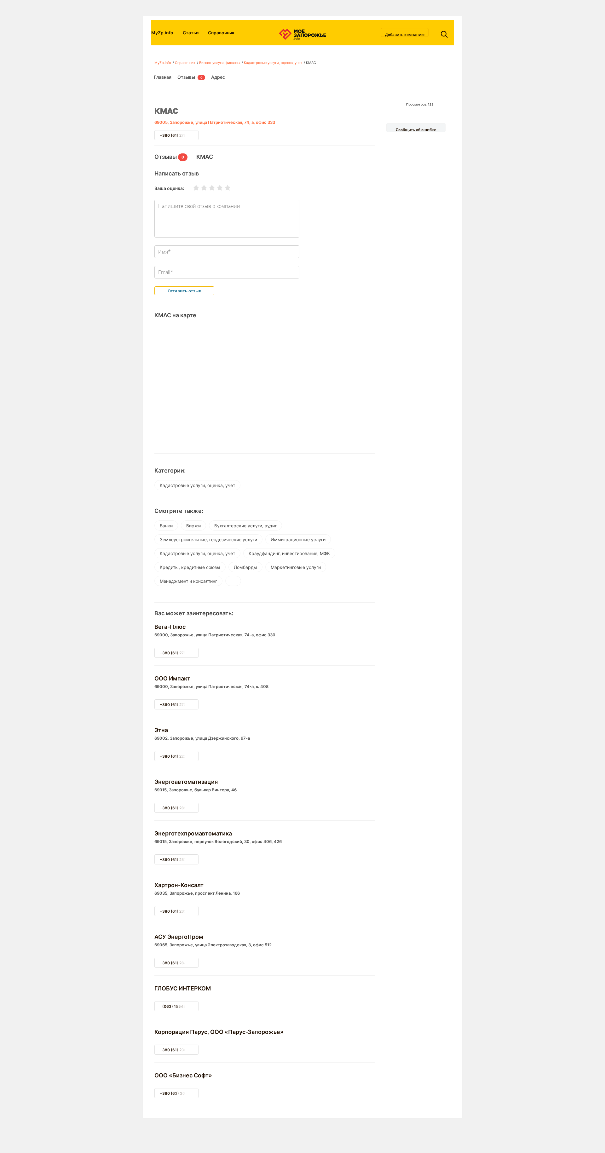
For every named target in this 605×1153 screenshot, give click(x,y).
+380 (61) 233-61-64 (180, 911)
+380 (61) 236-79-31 (179, 1049)
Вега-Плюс (170, 626)
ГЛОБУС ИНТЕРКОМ (182, 988)
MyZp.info (162, 32)
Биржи (193, 525)
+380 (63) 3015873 (178, 1093)
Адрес (218, 77)
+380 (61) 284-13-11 (179, 963)
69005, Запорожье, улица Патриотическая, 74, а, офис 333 (214, 122)
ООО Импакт (172, 678)
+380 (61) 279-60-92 (180, 135)
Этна (161, 730)
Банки (166, 525)
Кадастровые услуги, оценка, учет (273, 62)
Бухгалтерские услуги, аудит (245, 525)
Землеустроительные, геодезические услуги (208, 539)
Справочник (221, 32)
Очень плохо (192, 188)
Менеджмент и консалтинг (188, 581)
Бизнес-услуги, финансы (219, 62)
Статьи (191, 32)
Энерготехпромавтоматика (193, 833)
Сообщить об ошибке (416, 129)
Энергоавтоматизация (186, 781)
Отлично (223, 188)
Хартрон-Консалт (179, 885)
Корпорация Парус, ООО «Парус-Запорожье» (219, 1032)
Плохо (200, 188)
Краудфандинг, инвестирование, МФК (289, 553)
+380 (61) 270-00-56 (180, 704)
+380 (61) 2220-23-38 (181, 756)
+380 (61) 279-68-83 (180, 653)
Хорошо (215, 188)
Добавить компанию (404, 34)
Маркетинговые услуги (296, 567)
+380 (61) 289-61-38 (180, 808)
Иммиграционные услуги (298, 539)
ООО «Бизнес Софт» (183, 1075)
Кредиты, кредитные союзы (190, 567)
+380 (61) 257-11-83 (179, 859)
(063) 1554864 (176, 1006)
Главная (162, 77)
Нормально (208, 188)
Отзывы (186, 77)
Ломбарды (245, 567)
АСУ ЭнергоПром (178, 936)
